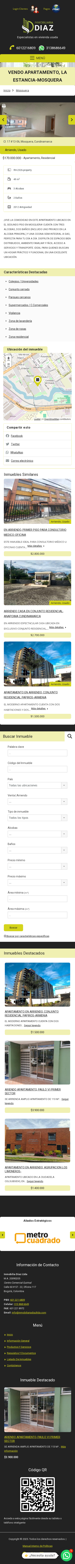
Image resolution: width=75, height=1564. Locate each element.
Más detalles (35, 545)
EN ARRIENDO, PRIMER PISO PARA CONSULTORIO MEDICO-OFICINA (35, 532)
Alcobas (13, 827)
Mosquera (22, 90)
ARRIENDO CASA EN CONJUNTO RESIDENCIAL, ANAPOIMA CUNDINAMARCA (33, 613)
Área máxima (18, 908)
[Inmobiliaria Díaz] (37, 26)
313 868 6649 (21, 1304)
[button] (66, 1555)
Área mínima (18, 892)
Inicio (6, 90)
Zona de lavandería (20, 320)
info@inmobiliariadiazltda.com (29, 1312)
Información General (18, 1340)
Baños (11, 844)
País (10, 779)
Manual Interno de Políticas (37, 1546)
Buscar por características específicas (27, 936)
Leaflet (37, 418)
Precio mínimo (16, 860)
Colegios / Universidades (23, 281)
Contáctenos (14, 1365)
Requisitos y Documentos (21, 1353)
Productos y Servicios (19, 1346)
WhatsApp (16, 452)
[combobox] (37, 785)
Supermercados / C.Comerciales (28, 305)
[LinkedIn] (42, 1554)
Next (71, 120)
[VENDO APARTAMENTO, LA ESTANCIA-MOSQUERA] (38, 381)
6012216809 (26, 48)
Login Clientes (20, 8)
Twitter (15, 444)
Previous (3, 120)
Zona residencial (19, 336)
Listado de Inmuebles (19, 1359)
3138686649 (55, 48)
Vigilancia (14, 313)
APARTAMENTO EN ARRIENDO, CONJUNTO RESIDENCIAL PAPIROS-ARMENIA (31, 695)
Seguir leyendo (32, 1025)
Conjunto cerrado (19, 289)
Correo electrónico (22, 460)
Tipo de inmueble (18, 811)
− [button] (8, 364)
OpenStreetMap (51, 418)
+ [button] (8, 358)
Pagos (46, 8)
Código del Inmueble (20, 763)
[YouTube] (50, 1554)
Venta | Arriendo (17, 795)
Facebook (17, 435)
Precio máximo (17, 876)
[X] (33, 1554)
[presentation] (2, 1234)
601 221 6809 (17, 1299)
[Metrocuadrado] (37, 1237)
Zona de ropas (17, 328)
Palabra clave (16, 746)
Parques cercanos (20, 297)
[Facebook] (24, 1554)
